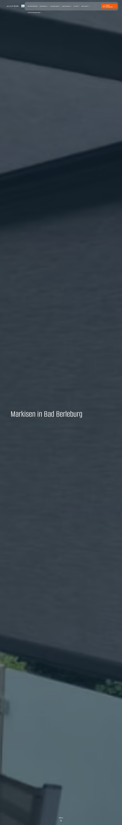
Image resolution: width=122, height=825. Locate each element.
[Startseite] (15, 6)
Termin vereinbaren (109, 6)
